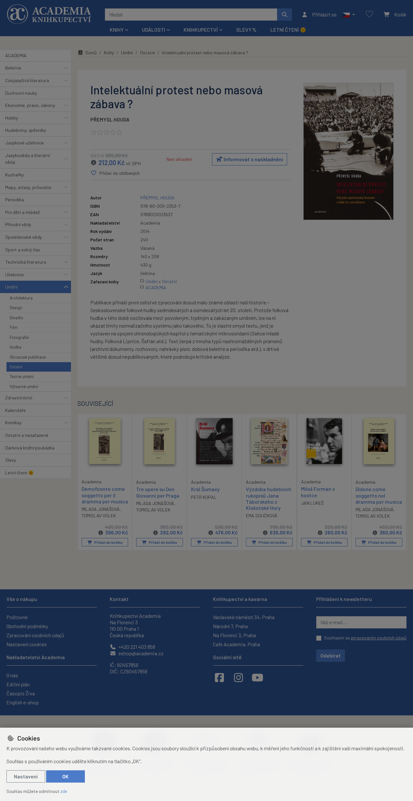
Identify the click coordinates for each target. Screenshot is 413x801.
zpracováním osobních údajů (379, 637)
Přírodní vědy (18, 224)
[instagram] (238, 677)
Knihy (109, 52)
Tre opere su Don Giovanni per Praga (157, 492)
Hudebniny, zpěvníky (25, 130)
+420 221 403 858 (136, 647)
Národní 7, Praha (230, 626)
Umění (11, 287)
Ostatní (16, 366)
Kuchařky (14, 174)
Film (13, 327)
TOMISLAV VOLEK (99, 515)
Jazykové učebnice (24, 142)
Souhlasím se (365, 637)
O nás (12, 675)
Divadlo (16, 317)
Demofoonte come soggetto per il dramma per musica (105, 495)
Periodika (14, 199)
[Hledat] (284, 14)
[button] (348, 14)
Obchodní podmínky (27, 626)
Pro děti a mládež (22, 212)
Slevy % (246, 29)
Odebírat (330, 655)
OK (65, 776)
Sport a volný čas (22, 249)
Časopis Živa (20, 693)
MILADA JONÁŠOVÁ (101, 509)
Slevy (10, 460)
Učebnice (14, 274)
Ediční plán (18, 684)
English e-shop (22, 702)
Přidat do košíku (108, 542)
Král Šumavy (205, 489)
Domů (91, 52)
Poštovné (17, 617)
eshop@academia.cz (140, 653)
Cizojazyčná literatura (27, 80)
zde (63, 791)
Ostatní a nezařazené (26, 435)
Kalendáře (15, 410)
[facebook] (219, 677)
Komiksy (13, 422)
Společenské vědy (23, 237)
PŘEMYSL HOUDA (109, 119)
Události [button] (153, 29)
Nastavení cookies (26, 644)
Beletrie (13, 67)
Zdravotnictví (18, 397)
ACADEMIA (15, 55)
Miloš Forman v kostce (318, 492)
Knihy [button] (117, 29)
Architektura (21, 297)
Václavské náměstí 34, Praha (244, 617)
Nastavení (26, 776)
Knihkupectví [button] (201, 29)
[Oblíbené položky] (369, 14)
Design (16, 307)
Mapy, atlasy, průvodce (28, 187)
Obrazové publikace (28, 357)
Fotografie (19, 337)
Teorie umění (22, 376)
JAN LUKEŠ (312, 503)
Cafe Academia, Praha (236, 644)
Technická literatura (25, 262)
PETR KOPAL (204, 497)
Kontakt (119, 599)
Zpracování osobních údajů (35, 635)
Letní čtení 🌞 (288, 29)
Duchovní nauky (21, 93)
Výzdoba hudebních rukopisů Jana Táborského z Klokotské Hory (268, 498)
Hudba (15, 347)
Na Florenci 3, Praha (234, 635)
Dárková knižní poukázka (30, 447)
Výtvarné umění (24, 386)
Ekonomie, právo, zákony (30, 105)
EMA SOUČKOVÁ (261, 515)
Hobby (11, 118)
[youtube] (257, 677)
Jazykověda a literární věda (27, 159)
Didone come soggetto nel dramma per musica (379, 495)
